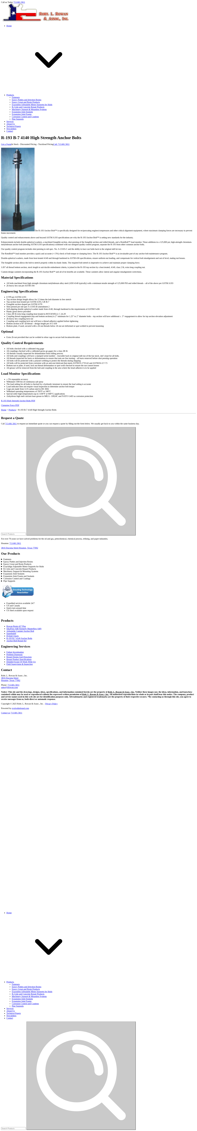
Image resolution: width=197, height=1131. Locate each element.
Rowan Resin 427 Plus (16, 626)
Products (10, 95)
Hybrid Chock (12, 636)
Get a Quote (6, 144)
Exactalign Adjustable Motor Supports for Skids (32, 104)
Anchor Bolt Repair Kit (16, 641)
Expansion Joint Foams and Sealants (18, 576)
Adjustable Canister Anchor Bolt (20, 631)
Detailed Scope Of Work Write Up (21, 662)
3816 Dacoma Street (9, 678)
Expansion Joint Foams (21, 114)
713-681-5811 (13, 685)
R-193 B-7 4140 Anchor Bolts (19, 638)
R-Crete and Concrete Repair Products (28, 107)
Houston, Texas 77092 (10, 680)
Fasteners (16, 97)
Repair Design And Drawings (19, 657)
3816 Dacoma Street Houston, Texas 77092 (19, 548)
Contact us (5, 713)
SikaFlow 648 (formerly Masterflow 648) (23, 629)
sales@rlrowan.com (9, 687)
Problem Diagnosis (14, 654)
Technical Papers (13, 126)
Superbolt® (11, 633)
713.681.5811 (19, 2)
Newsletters (11, 129)
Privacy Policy (51, 704)
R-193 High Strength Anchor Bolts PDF (18, 401)
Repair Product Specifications (18, 659)
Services (10, 121)
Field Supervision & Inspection (19, 664)
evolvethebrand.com (20, 708)
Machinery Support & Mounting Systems (29, 109)
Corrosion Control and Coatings (25, 117)
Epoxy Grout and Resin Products (26, 102)
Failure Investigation (15, 652)
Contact (9, 131)
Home (9, 26)
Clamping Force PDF (10, 405)
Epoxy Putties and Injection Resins (26, 100)
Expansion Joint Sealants (22, 112)
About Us (10, 124)
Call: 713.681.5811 (61, 144)
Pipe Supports (18, 119)
